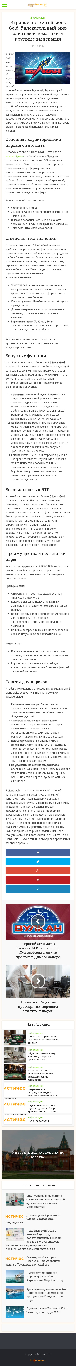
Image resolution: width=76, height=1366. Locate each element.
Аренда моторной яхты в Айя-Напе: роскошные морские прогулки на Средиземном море (47, 1294)
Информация (38, 17)
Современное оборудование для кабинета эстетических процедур (30, 1094)
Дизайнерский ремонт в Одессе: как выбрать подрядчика (33, 1218)
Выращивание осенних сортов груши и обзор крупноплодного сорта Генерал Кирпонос (30, 1109)
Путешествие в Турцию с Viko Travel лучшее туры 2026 (46, 1310)
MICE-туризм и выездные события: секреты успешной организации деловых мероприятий (45, 1201)
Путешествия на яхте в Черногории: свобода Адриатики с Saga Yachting (44, 1276)
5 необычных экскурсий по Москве (38, 1154)
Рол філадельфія (38, 1120)
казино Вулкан (15, 156)
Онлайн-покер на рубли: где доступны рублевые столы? (43, 1039)
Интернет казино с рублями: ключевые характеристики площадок (40, 1075)
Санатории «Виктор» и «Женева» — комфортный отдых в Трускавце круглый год (33, 1260)
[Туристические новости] (38, 4)
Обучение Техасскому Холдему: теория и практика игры (42, 1056)
